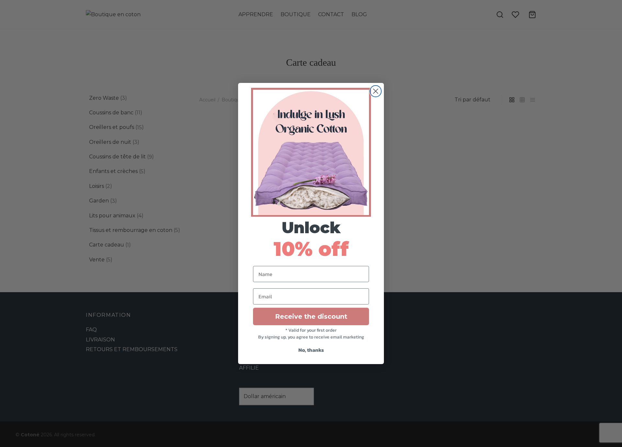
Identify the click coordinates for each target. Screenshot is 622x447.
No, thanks (311, 350)
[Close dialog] (375, 91)
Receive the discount (311, 316)
